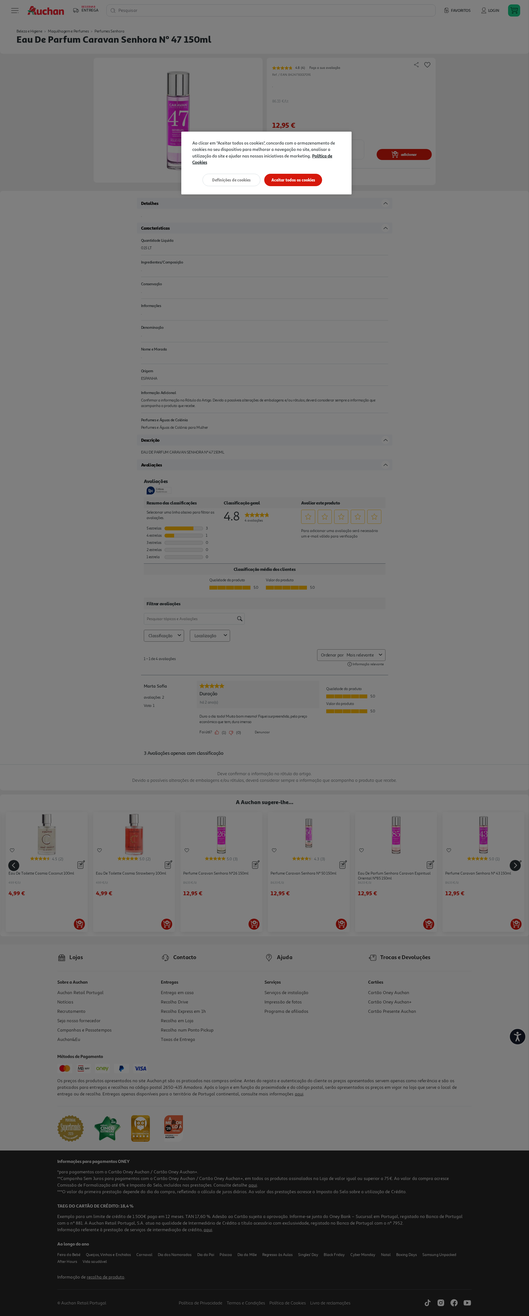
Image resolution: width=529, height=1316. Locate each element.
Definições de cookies (231, 180)
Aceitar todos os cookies (293, 180)
